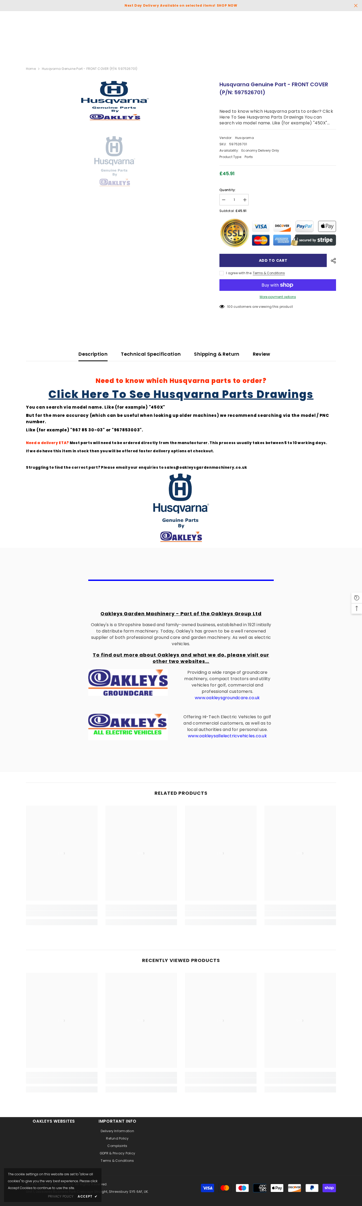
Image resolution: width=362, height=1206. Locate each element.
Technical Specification (151, 354)
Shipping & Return (216, 354)
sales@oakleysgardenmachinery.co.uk (205, 467)
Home (31, 68)
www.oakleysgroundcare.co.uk (227, 698)
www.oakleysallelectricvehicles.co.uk (227, 736)
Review (261, 354)
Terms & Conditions (269, 273)
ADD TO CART (273, 260)
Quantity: (227, 190)
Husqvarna (244, 137)
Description (93, 354)
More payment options (278, 297)
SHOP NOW (227, 5)
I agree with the (238, 273)
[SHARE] (331, 260)
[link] (62, 913)
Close (356, 5)
